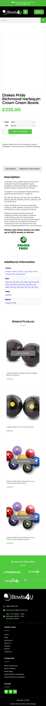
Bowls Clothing (9, 668)
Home (6, 634)
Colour (6, 122)
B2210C (8, 295)
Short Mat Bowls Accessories (14, 677)
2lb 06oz (13, 285)
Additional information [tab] (29, 169)
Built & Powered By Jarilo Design (23, 704)
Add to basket (20, 132)
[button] (25, 11)
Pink (36, 272)
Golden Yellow (11, 272)
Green (20, 272)
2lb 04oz (32, 282)
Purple (8, 274)
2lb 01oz (8, 282)
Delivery (7, 646)
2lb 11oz (28, 287)
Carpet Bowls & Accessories (14, 674)
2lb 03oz (24, 282)
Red (13, 274)
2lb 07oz (21, 285)
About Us (7, 643)
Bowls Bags (8, 671)
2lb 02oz (16, 282)
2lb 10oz (20, 287)
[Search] (43, 20)
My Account (8, 640)
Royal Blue (20, 274)
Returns (7, 649)
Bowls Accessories (10, 666)
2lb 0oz (13, 287)
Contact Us (8, 651)
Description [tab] (10, 169)
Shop (6, 637)
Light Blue (28, 272)
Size (6, 125)
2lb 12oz (35, 287)
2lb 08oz (29, 285)
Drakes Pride (10, 303)
